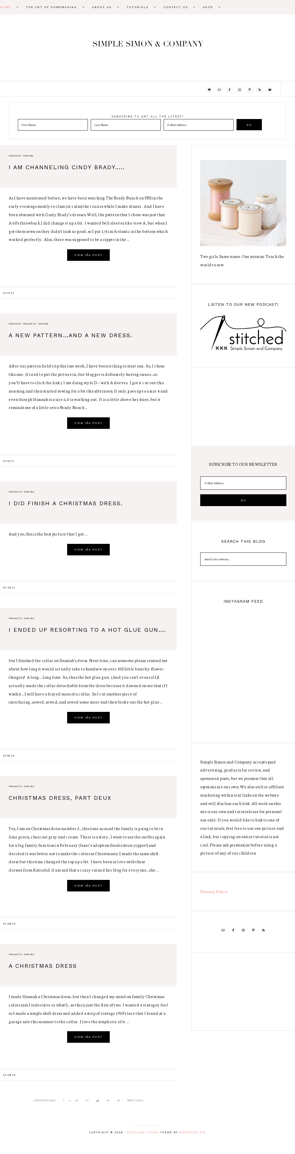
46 (76, 1100)
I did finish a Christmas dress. (66, 503)
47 (87, 1100)
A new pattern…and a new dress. (71, 335)
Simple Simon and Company (147, 47)
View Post (88, 255)
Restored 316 (192, 1132)
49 (108, 1100)
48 (97, 1100)
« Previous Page (44, 1100)
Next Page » (135, 1100)
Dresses (15, 155)
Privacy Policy (214, 891)
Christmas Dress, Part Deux (60, 797)
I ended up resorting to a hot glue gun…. (87, 629)
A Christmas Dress (43, 965)
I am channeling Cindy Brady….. (67, 167)
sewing (28, 155)
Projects (29, 324)
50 (118, 1100)
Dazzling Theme (143, 1132)
